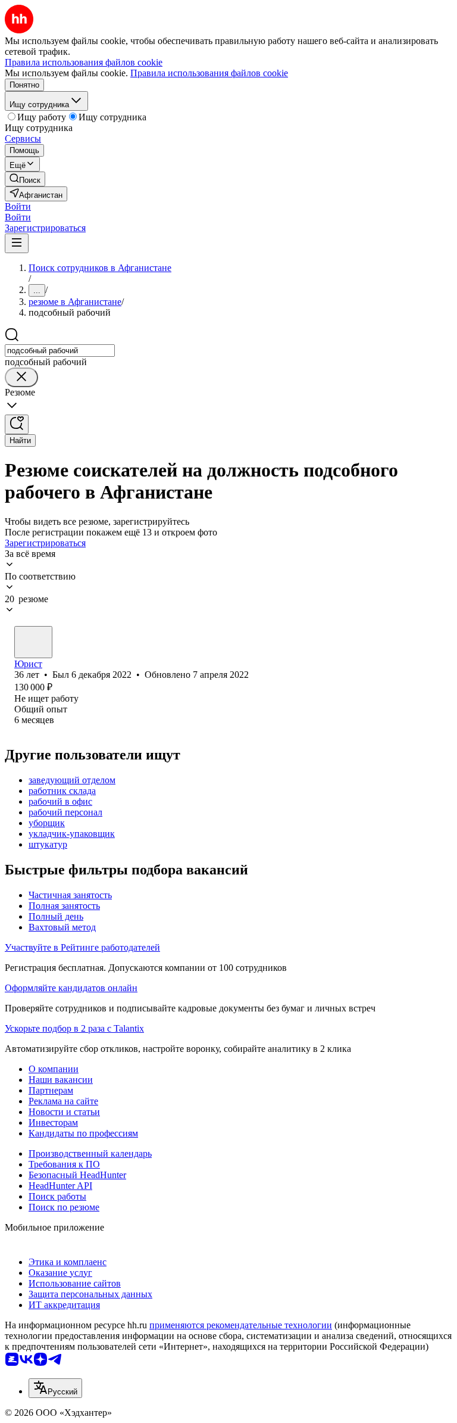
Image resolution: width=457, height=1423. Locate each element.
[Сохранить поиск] (17, 424)
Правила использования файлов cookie (209, 73)
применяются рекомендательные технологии (240, 1325)
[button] (18, 206)
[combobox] (60, 350)
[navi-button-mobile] (17, 243)
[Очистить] (21, 377)
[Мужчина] (33, 642)
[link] (25, 179)
